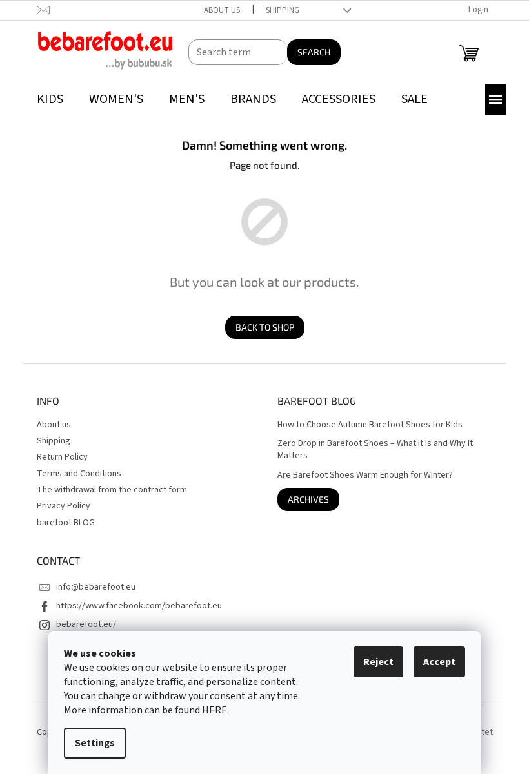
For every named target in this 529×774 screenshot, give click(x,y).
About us (222, 10)
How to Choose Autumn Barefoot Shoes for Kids (370, 425)
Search (313, 51)
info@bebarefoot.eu (95, 587)
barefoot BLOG (66, 522)
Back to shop (264, 327)
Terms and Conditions (79, 473)
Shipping (282, 10)
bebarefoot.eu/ (86, 624)
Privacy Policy (63, 505)
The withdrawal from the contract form (112, 489)
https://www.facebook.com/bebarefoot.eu (139, 605)
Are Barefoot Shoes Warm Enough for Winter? (365, 475)
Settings (95, 743)
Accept (439, 662)
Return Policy (62, 456)
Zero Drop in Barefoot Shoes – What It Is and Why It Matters (375, 450)
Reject (378, 662)
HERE (214, 710)
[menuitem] (50, 99)
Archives (308, 499)
